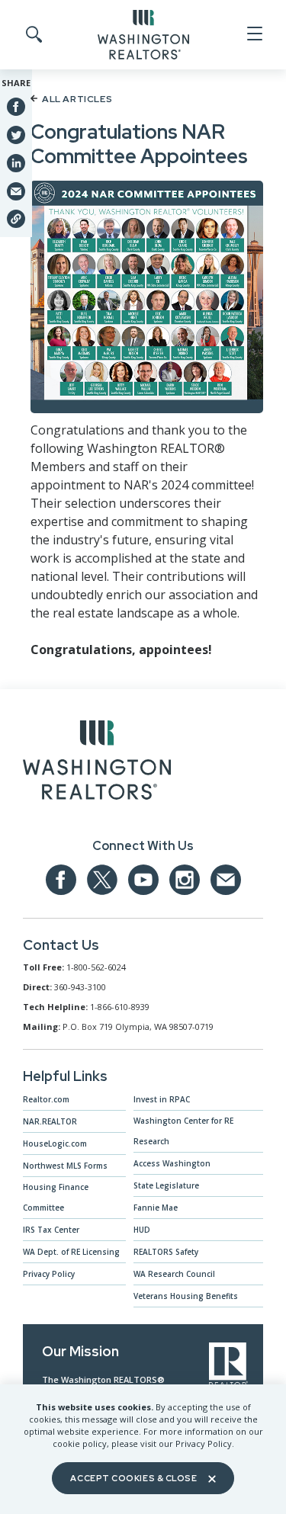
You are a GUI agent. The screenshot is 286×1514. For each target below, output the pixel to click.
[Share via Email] (16, 190)
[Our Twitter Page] (102, 879)
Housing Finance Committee (55, 1197)
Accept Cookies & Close (133, 1478)
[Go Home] (143, 33)
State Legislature (166, 1185)
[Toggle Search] (33, 35)
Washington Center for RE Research (183, 1131)
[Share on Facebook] (16, 107)
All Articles (77, 99)
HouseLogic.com (55, 1143)
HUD (141, 1229)
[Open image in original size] (97, 763)
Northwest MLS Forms (65, 1165)
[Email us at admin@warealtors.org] (225, 879)
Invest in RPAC (161, 1099)
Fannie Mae (155, 1207)
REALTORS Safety (165, 1251)
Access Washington (171, 1163)
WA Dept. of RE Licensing (71, 1251)
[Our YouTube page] (143, 879)
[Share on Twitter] (16, 134)
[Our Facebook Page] (61, 879)
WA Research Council (174, 1274)
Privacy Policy (49, 1274)
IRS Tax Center (51, 1229)
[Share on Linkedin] (16, 162)
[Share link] (16, 219)
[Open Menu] (253, 34)
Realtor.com (46, 1099)
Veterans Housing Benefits (185, 1296)
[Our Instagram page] (184, 879)
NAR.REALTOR (50, 1121)
